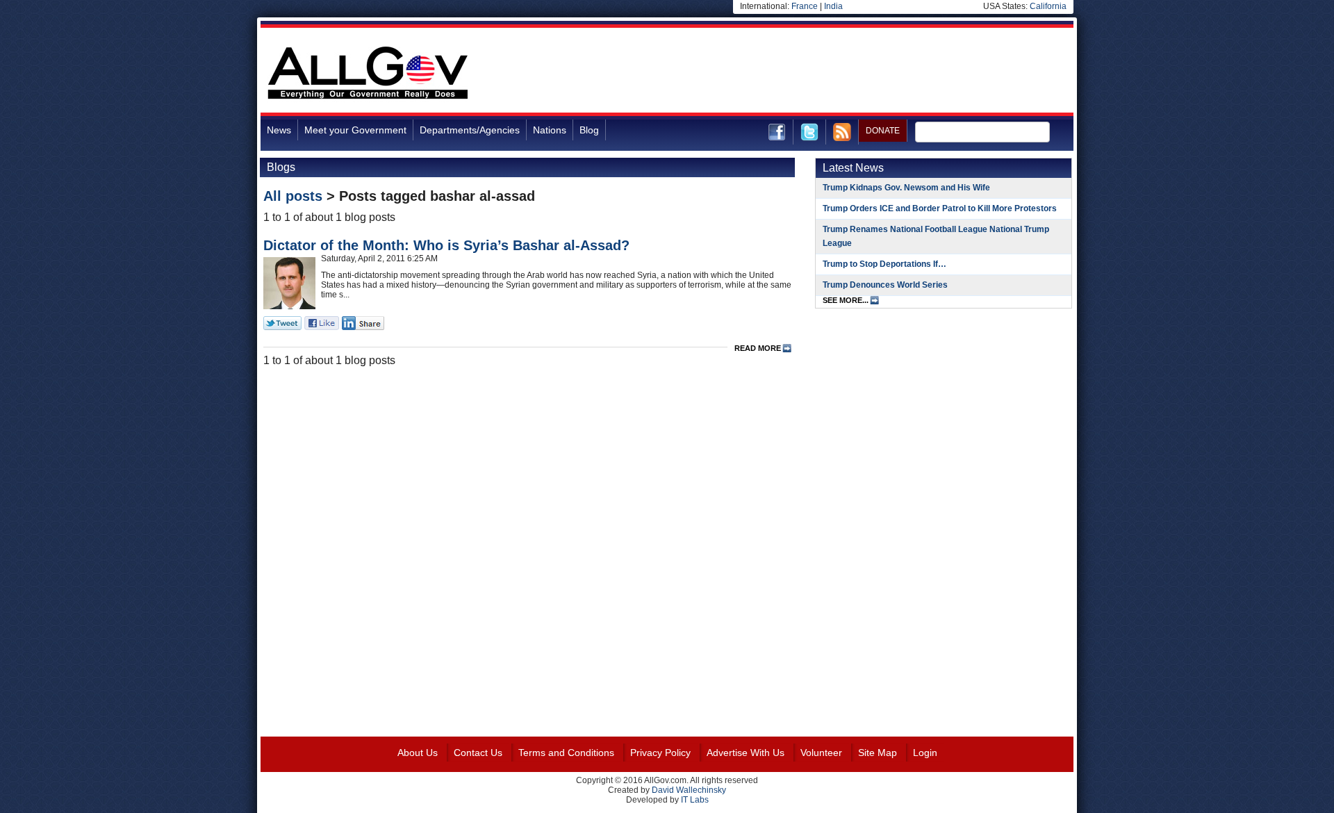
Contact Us (478, 752)
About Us (417, 752)
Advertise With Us (745, 752)
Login (925, 752)
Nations (549, 130)
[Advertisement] (820, 72)
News (279, 130)
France (804, 6)
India (833, 6)
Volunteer (821, 752)
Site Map (877, 752)
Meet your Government (355, 130)
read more (757, 348)
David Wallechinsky (689, 790)
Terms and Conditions (566, 752)
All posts (292, 196)
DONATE (883, 131)
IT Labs (695, 800)
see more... (845, 300)
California (1048, 6)
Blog (589, 130)
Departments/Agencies (470, 130)
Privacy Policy (660, 752)
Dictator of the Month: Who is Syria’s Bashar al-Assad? (446, 245)
